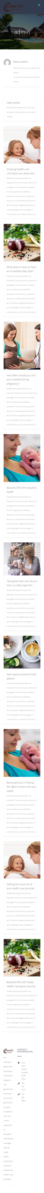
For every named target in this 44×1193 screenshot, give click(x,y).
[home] (8, 1050)
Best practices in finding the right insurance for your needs (21, 787)
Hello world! (13, 102)
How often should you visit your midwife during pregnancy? (21, 379)
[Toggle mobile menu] (39, 5)
